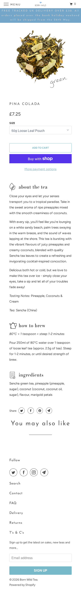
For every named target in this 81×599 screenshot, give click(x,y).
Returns (15, 523)
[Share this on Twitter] (21, 410)
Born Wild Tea (28, 579)
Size (12, 123)
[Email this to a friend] (48, 410)
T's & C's (16, 532)
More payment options (40, 169)
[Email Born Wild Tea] (45, 472)
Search (15, 483)
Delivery (16, 513)
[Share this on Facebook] (30, 410)
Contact (16, 493)
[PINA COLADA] (40, 58)
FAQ (13, 503)
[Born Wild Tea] (40, 4)
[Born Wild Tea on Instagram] (34, 472)
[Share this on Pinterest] (39, 410)
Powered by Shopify (22, 585)
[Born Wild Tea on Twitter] (14, 472)
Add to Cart (40, 147)
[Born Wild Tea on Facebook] (24, 472)
